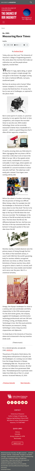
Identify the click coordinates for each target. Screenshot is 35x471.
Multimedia (17, 438)
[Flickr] (15, 402)
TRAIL (22, 456)
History (17, 432)
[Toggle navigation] (3, 22)
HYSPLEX (9, 350)
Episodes (17, 434)
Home (3, 28)
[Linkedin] (22, 402)
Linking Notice (23, 458)
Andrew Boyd (18, 51)
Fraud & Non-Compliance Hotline (9, 458)
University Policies (6, 469)
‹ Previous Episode (9, 383)
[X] (12, 402)
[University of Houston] (8, 2)
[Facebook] (8, 402)
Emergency (23, 454)
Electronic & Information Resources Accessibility (13, 464)
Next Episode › (25, 383)
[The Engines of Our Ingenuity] (27, 13)
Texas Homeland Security (13, 456)
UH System (29, 454)
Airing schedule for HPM (17, 436)
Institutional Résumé (6, 462)
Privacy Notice (5, 460)
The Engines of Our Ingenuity (9, 15)
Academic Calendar (6, 454)
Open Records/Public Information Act (19, 460)
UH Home (30, 453)
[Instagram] (19, 402)
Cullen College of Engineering (9, 9)
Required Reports (17, 462)
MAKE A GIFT (17, 443)
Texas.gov (3, 456)
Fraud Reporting (28, 456)
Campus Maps (15, 454)
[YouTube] (26, 402)
